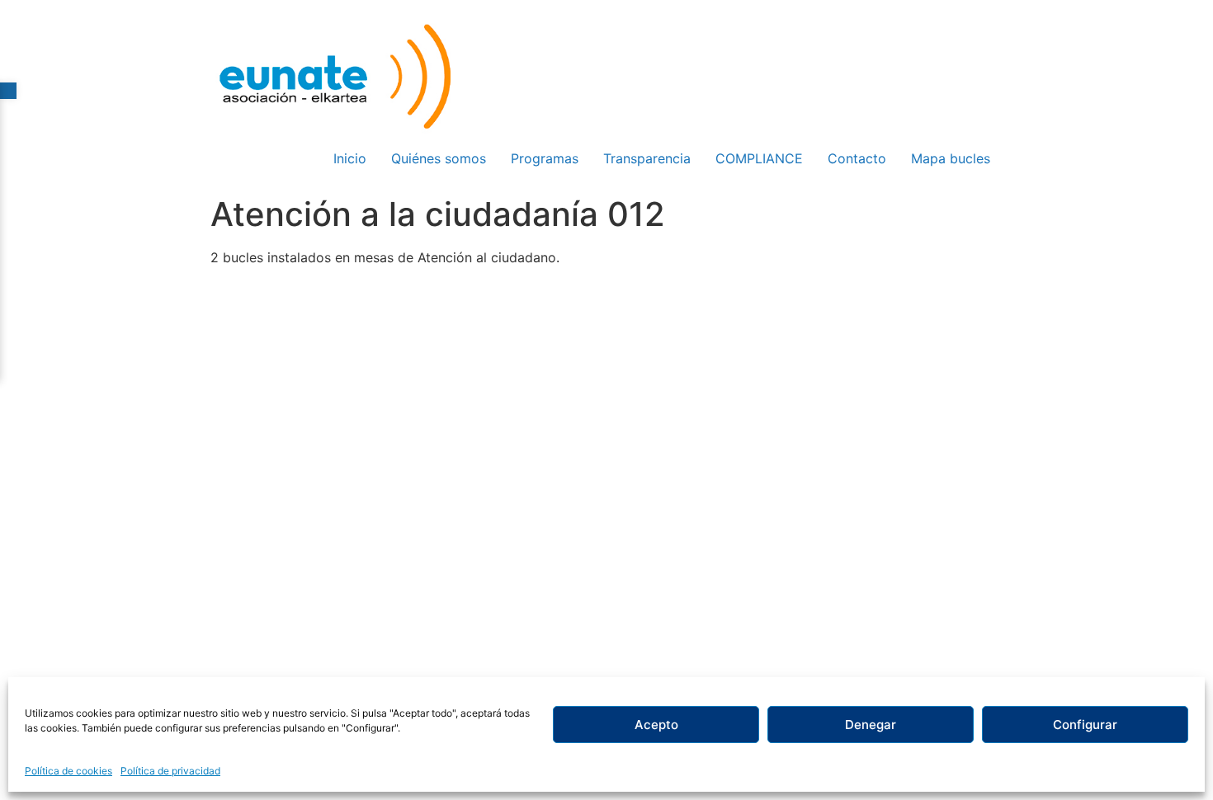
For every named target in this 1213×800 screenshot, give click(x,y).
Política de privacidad (170, 771)
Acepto (656, 724)
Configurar (1085, 724)
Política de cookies (68, 771)
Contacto (857, 158)
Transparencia (647, 158)
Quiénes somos (438, 158)
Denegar (870, 724)
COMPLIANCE (759, 158)
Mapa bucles (950, 158)
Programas (544, 158)
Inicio (349, 158)
